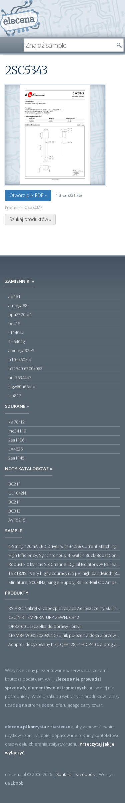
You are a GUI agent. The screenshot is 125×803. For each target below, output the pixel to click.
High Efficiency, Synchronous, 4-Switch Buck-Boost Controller (64, 555)
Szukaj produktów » (30, 219)
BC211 (14, 484)
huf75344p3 (20, 377)
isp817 (14, 395)
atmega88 (17, 305)
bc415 (14, 323)
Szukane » (17, 406)
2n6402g (16, 341)
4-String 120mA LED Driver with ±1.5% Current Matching (62, 546)
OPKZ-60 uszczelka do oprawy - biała (44, 626)
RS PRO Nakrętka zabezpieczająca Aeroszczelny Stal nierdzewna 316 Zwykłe (64, 608)
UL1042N (17, 493)
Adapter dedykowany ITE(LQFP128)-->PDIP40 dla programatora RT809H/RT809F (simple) (64, 644)
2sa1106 (16, 440)
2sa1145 (16, 458)
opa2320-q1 (20, 314)
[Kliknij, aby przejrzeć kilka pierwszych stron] (55, 134)
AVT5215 (16, 520)
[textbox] (69, 45)
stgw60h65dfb (21, 386)
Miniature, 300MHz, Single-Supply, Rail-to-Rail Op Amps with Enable (64, 582)
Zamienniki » (19, 281)
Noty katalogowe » (28, 469)
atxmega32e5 (21, 350)
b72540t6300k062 (25, 368)
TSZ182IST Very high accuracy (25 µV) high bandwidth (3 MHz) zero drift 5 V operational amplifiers (64, 573)
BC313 (14, 511)
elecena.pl (20, 18)
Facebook (85, 774)
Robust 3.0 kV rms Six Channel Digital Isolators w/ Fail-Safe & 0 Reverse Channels (64, 564)
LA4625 (15, 449)
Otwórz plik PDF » (28, 195)
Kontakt (63, 774)
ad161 (14, 296)
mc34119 (17, 431)
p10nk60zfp (19, 359)
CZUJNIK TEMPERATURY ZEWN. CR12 (43, 617)
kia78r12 (16, 422)
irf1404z (16, 332)
